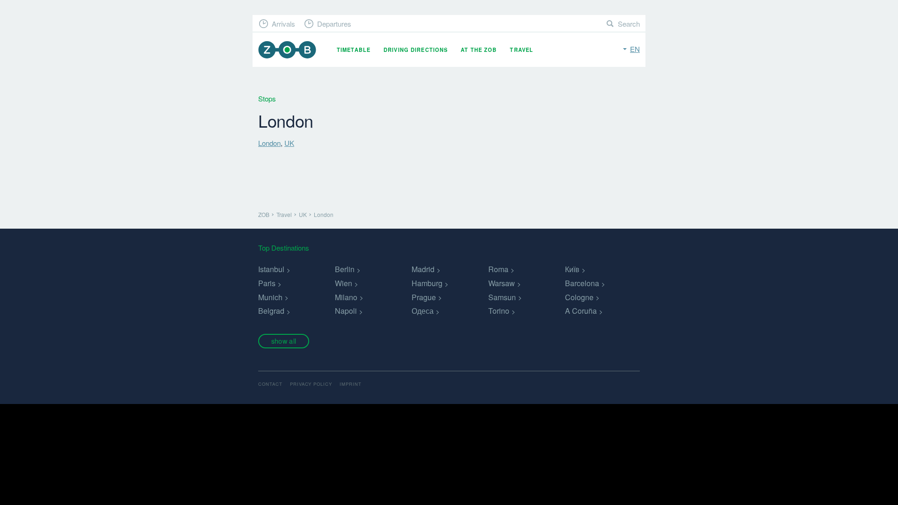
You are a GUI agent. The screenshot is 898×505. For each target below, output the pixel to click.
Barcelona (582, 283)
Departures (334, 24)
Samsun (502, 297)
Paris (266, 283)
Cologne (579, 297)
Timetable (353, 49)
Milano (346, 297)
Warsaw (501, 283)
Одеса (423, 310)
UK (289, 143)
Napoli (346, 310)
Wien (343, 283)
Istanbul (271, 269)
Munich (270, 297)
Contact (270, 384)
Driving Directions (416, 49)
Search (629, 24)
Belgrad (271, 310)
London (269, 143)
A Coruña (581, 310)
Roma (498, 269)
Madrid (423, 269)
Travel (521, 49)
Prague (424, 297)
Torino (498, 310)
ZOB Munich (287, 49)
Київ (572, 269)
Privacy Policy (311, 384)
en (635, 49)
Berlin (345, 269)
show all (283, 341)
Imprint (351, 384)
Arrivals (283, 24)
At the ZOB (479, 49)
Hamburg (427, 283)
